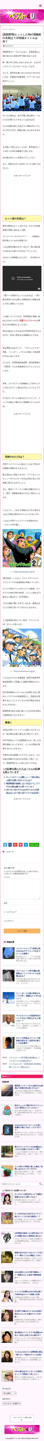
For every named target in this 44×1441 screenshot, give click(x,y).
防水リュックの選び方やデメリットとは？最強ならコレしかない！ (29, 1106)
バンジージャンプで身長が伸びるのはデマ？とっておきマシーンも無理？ (28, 951)
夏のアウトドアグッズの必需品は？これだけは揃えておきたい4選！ (29, 1148)
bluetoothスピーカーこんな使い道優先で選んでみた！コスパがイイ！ (28, 1127)
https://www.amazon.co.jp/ (23, 572)
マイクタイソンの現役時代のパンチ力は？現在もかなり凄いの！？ (28, 1018)
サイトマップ (18, 1417)
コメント (7, 877)
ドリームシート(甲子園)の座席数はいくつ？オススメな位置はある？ (28, 973)
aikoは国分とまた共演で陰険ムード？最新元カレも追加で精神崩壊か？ (28, 1275)
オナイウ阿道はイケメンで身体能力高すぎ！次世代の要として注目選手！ (28, 1040)
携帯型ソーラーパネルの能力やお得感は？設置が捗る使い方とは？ (29, 1087)
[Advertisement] (22, 196)
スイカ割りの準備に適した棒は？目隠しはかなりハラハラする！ (29, 1167)
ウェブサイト (9, 921)
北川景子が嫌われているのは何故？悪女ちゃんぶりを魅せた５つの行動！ (29, 1314)
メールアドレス (10, 912)
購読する (7, 1076)
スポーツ (10, 852)
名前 (6, 903)
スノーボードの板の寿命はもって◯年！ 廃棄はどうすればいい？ (28, 995)
